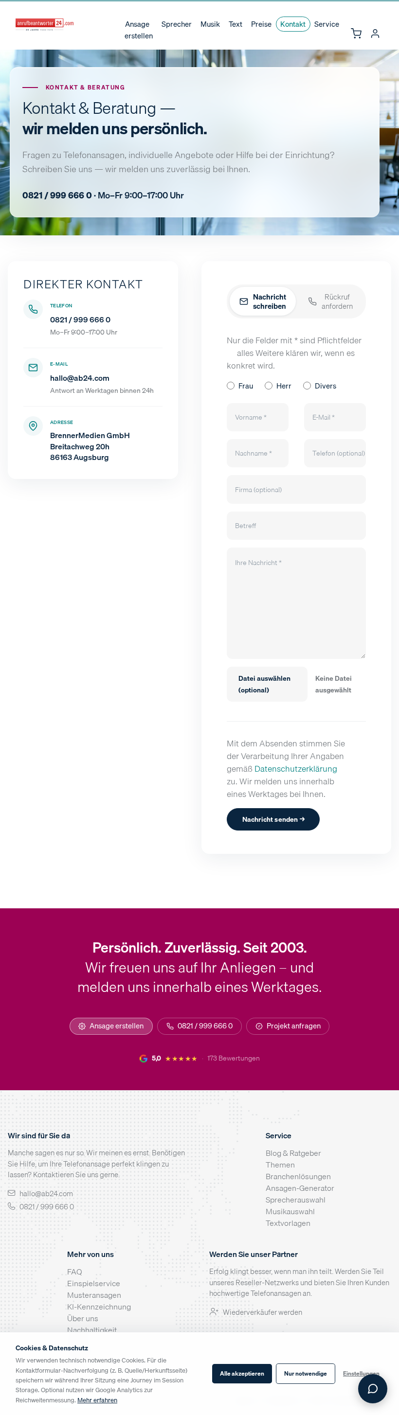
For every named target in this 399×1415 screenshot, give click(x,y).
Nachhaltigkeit (92, 1330)
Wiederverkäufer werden (262, 1312)
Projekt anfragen (294, 1025)
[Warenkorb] (355, 33)
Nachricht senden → (273, 819)
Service (326, 24)
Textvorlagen (288, 1223)
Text (235, 24)
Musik (210, 24)
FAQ (74, 1271)
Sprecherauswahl (296, 1199)
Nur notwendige (305, 1373)
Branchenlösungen (298, 1176)
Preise (261, 24)
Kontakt (293, 24)
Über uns (82, 1318)
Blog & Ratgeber (293, 1153)
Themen (280, 1164)
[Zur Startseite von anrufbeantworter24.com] (44, 24)
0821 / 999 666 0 (80, 319)
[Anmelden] (374, 33)
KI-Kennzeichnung (99, 1306)
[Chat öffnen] (372, 1388)
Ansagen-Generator (300, 1188)
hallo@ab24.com (79, 378)
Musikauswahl (290, 1211)
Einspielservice (93, 1283)
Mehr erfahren (97, 1400)
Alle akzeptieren (242, 1373)
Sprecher (177, 24)
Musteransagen (94, 1295)
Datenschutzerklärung (295, 768)
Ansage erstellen (139, 30)
